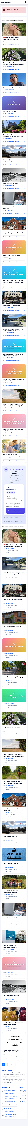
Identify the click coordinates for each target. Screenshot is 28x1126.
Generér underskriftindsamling (16, 511)
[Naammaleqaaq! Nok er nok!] (14, 84)
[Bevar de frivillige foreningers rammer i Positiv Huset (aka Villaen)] (14, 131)
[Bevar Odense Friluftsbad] (14, 179)
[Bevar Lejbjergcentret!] (14, 156)
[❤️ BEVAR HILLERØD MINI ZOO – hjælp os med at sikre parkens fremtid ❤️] (14, 34)
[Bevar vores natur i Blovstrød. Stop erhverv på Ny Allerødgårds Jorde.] (14, 401)
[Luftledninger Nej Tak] (14, 107)
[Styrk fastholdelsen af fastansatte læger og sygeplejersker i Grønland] (14, 277)
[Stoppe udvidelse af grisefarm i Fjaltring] (14, 252)
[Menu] (25, 2)
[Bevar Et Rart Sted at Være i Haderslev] (14, 203)
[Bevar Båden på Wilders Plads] (14, 301)
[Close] (24, 9)
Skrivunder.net (6, 2)
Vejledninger (6, 1087)
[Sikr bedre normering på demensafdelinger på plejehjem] (14, 451)
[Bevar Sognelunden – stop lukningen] (14, 228)
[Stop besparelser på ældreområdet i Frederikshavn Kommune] (14, 426)
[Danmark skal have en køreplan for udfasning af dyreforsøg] (14, 350)
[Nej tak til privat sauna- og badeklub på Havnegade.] (14, 375)
